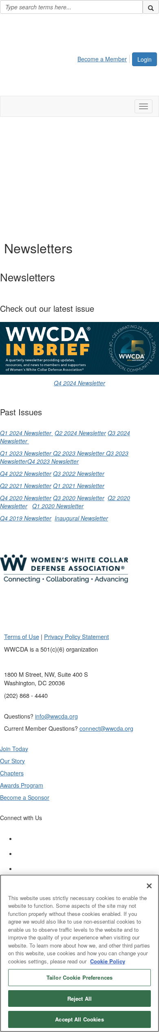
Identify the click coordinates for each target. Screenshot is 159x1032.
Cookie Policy (107, 961)
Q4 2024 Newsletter (79, 383)
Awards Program (21, 785)
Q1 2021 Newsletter (78, 485)
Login (144, 59)
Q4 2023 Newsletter (53, 461)
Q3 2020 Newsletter (78, 498)
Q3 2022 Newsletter (78, 473)
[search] (151, 7)
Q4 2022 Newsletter (25, 473)
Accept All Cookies (79, 1019)
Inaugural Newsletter (81, 518)
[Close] (149, 886)
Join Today (14, 749)
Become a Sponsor (24, 797)
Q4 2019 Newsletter (25, 518)
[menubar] (104, 57)
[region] (79, 953)
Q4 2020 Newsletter (25, 498)
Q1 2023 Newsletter (25, 453)
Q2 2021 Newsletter (25, 485)
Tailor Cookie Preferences (79, 977)
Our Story (12, 761)
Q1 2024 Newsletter (26, 433)
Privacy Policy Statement (76, 636)
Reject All (79, 998)
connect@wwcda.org (106, 728)
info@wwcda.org (56, 716)
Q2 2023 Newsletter (78, 453)
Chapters (12, 773)
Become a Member (102, 59)
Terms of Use (21, 636)
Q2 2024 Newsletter (80, 433)
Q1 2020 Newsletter (58, 506)
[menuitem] (104, 57)
